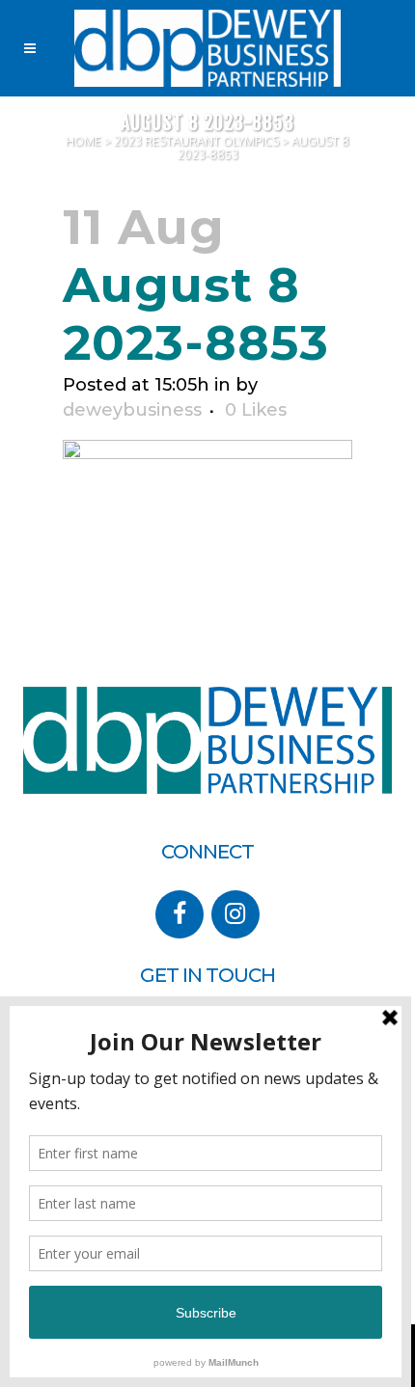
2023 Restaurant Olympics (196, 141)
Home (83, 141)
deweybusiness (132, 410)
